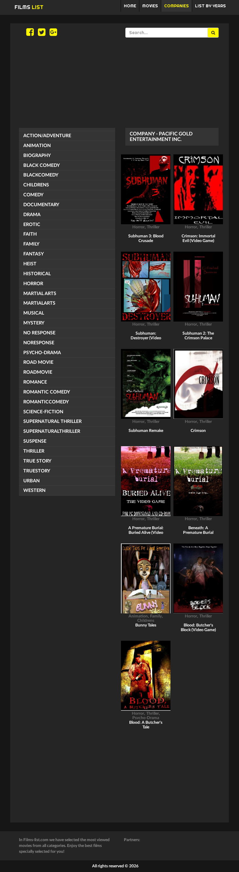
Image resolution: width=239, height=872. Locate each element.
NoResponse (38, 342)
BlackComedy (40, 175)
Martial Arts (39, 293)
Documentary (41, 204)
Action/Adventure (47, 135)
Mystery (33, 323)
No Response (39, 333)
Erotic (31, 224)
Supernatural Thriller (52, 421)
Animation (37, 145)
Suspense (34, 441)
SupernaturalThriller (51, 431)
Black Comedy (41, 165)
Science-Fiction (43, 411)
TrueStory (36, 471)
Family (31, 244)
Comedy (33, 195)
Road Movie (38, 362)
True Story (37, 461)
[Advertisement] (119, 82)
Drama (32, 214)
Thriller (33, 451)
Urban (31, 481)
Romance (35, 382)
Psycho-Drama (42, 352)
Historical (37, 273)
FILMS (29, 7)
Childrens (36, 185)
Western (34, 490)
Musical (33, 313)
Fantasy (33, 254)
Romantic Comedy (46, 392)
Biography (37, 155)
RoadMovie (37, 372)
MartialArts (39, 303)
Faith (30, 234)
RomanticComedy (46, 402)
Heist (29, 264)
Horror (33, 283)
